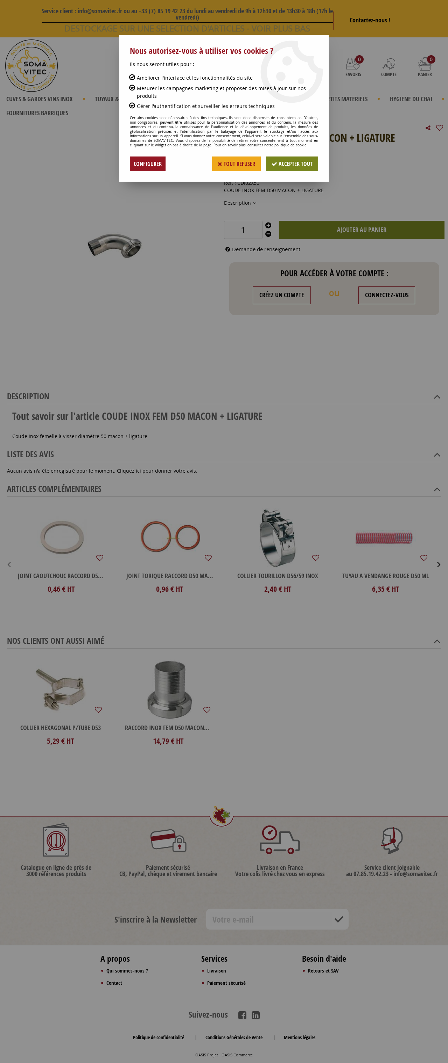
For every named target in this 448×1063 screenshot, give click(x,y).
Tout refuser (238, 164)
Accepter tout (295, 164)
